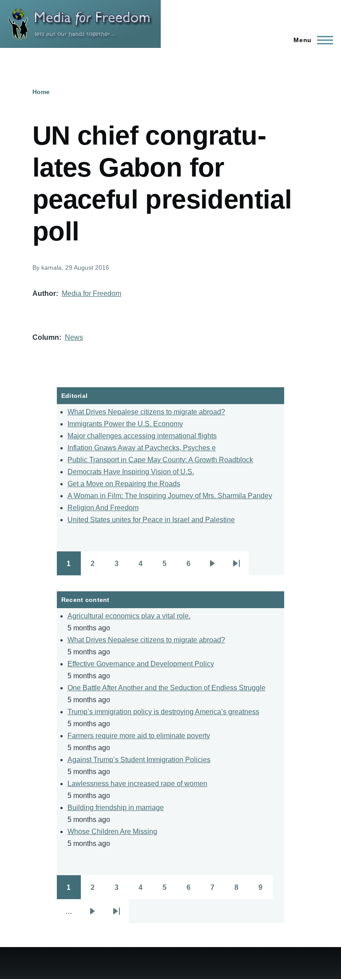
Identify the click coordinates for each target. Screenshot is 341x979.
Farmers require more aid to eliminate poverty (138, 735)
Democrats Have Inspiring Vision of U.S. (130, 472)
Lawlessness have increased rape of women (137, 783)
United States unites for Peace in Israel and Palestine (151, 519)
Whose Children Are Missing (112, 831)
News (74, 337)
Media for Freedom (91, 293)
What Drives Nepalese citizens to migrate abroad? (146, 412)
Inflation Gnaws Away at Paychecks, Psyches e (141, 448)
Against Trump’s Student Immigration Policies (138, 759)
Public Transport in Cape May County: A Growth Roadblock (160, 460)
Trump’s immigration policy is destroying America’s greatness (163, 712)
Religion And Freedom (103, 507)
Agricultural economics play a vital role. (128, 616)
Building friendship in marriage (115, 807)
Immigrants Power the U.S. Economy (125, 424)
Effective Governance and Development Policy (140, 664)
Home (41, 91)
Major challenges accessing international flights (142, 436)
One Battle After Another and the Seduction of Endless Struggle (166, 688)
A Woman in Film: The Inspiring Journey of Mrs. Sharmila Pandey (169, 495)
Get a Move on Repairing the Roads (123, 484)
